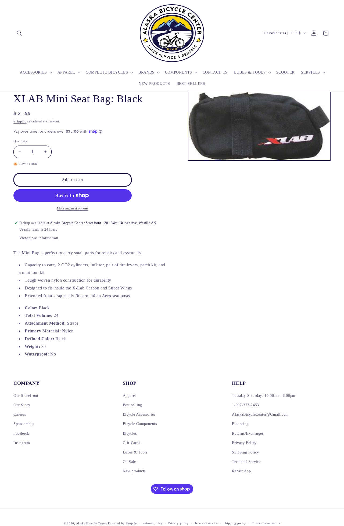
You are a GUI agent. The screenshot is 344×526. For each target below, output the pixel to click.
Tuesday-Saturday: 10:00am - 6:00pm (263, 396)
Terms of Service (246, 462)
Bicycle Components (140, 424)
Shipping (20, 121)
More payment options (72, 208)
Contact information (266, 523)
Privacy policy (178, 523)
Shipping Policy (245, 452)
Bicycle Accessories (139, 414)
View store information (38, 238)
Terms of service (206, 523)
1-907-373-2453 (245, 405)
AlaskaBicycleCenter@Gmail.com (260, 414)
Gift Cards (131, 443)
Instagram (21, 443)
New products (134, 471)
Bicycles (130, 433)
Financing (240, 424)
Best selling (132, 405)
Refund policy (152, 523)
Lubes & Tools (135, 452)
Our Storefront (25, 396)
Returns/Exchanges (247, 433)
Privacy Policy (244, 443)
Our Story (21, 405)
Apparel (129, 396)
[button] (19, 33)
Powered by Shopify (122, 523)
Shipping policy (235, 523)
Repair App (241, 471)
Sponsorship (23, 424)
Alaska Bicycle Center (91, 523)
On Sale (129, 462)
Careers (19, 414)
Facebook (21, 433)
